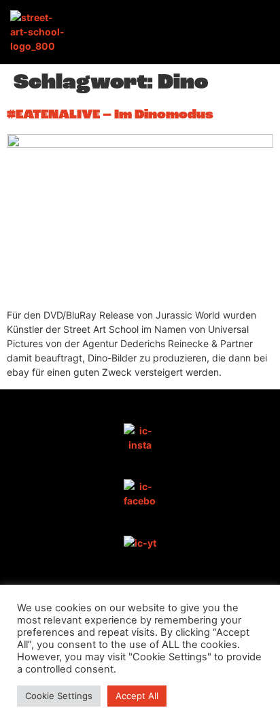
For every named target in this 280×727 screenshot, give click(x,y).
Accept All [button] (137, 695)
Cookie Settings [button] (58, 695)
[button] (257, 32)
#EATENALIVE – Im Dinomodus (110, 115)
